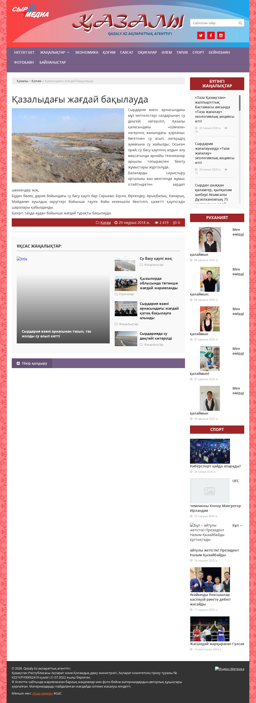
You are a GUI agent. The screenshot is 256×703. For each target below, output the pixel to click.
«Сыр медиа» (42, 693)
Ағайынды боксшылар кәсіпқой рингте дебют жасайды (210, 599)
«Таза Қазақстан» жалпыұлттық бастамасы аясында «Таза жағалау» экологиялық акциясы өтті (214, 109)
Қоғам (109, 52)
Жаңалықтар (52, 52)
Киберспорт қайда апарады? (215, 466)
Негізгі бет (24, 52)
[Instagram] (221, 35)
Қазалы (128, 23)
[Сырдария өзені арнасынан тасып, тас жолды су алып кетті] (63, 258)
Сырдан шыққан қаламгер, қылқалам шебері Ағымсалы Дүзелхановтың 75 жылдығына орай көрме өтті (213, 197)
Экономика (86, 52)
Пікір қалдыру (34, 363)
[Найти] (240, 22)
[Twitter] (201, 35)
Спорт (198, 52)
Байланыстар (53, 62)
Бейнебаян (219, 52)
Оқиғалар (147, 52)
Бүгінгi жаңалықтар (217, 84)
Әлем (167, 52)
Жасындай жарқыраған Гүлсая (217, 643)
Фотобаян (24, 62)
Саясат (126, 52)
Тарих (182, 52)
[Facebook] (211, 35)
